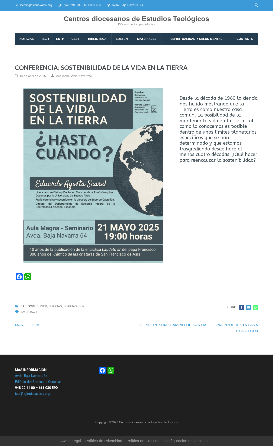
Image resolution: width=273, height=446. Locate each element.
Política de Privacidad (103, 441)
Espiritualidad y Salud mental (196, 38)
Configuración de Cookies (186, 441)
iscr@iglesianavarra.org (36, 5)
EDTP (60, 38)
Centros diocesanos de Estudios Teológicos (136, 19)
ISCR (45, 38)
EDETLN (122, 38)
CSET (75, 38)
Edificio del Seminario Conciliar (38, 382)
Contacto (245, 38)
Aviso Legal (71, 441)
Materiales (146, 38)
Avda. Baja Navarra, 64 (31, 376)
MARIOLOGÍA (27, 325)
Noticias (26, 38)
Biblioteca (97, 38)
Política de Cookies (142, 441)
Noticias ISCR (74, 306)
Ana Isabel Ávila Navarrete (74, 76)
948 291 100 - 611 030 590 (82, 5)
